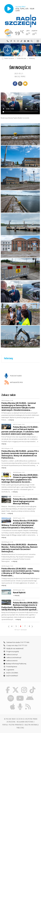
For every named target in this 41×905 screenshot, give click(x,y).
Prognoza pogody (12, 651)
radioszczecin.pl (12, 654)
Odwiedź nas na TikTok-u (21, 41)
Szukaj (31, 41)
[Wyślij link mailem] (25, 83)
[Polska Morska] (20, 49)
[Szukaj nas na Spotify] (10, 695)
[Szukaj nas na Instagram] (24, 687)
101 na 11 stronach (20, 630)
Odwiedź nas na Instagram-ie (18, 41)
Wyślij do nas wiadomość (28, 41)
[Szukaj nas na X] (15, 687)
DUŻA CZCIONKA (12, 673)
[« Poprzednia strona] (9, 626)
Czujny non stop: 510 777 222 (16, 645)
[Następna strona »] (32, 626)
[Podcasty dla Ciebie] (20, 704)
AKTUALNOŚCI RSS (16, 382)
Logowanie (10, 670)
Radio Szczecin (9, 58)
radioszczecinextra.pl (13, 657)
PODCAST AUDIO (16, 376)
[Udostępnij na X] (20, 83)
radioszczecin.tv (12, 660)
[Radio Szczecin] (20, 21)
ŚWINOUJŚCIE (20, 67)
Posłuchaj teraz (11, 667)
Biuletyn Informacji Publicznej (16, 664)
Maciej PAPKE (20, 76)
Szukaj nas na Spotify (25, 41)
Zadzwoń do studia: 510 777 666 (17, 642)
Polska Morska (21, 58)
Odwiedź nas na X (14, 41)
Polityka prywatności (16, 725)
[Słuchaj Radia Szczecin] (8, 8)
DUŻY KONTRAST (12, 676)
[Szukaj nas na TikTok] (32, 687)
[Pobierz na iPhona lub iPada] (12, 704)
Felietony (32, 58)
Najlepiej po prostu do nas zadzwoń (7, 41)
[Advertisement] (20, 756)
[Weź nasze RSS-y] (28, 704)
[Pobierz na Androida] (30, 695)
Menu (37, 41)
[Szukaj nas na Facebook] (7, 687)
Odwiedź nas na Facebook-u (11, 41)
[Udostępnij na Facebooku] (15, 83)
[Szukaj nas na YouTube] (20, 695)
